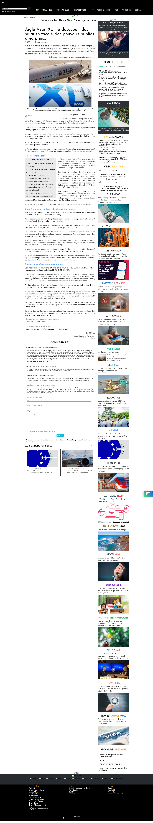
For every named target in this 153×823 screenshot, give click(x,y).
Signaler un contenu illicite (79, 788)
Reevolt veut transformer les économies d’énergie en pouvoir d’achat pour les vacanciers (111, 623)
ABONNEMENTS (104, 10)
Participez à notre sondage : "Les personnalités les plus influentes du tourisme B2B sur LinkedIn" (112, 89)
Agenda (111, 792)
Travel (113, 683)
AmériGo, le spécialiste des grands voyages (111, 756)
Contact (111, 788)
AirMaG (32, 17)
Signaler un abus (31, 441)
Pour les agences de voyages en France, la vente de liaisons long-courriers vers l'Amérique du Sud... (113, 54)
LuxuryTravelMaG (36, 799)
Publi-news (113, 194)
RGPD (71, 792)
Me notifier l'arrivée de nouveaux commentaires (42, 431)
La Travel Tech (35, 798)
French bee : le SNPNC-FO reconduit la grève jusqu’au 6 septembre (78, 471)
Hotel (113, 555)
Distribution (113, 251)
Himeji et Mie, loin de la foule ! (111, 226)
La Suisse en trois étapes (108, 352)
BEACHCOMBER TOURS (111, 764)
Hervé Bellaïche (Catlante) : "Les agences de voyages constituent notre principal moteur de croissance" (113, 656)
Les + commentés (119, 67)
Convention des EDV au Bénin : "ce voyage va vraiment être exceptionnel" (57, 20)
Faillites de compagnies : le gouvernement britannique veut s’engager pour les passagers (38, 178)
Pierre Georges (62, 57)
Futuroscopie (113, 585)
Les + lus (108, 67)
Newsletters (81, 10)
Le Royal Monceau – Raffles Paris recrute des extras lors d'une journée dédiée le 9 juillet (113, 689)
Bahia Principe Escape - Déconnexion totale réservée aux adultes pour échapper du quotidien (113, 200)
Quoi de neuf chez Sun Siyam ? (113, 106)
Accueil (26, 17)
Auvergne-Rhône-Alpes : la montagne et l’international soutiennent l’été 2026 (113, 95)
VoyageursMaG (35, 807)
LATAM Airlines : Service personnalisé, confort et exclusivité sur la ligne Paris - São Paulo (113, 28)
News (101, 67)
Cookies (71, 794)
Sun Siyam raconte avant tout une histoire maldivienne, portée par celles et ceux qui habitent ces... (113, 130)
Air (113, 430)
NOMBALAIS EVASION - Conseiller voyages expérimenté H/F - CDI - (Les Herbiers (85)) (113, 159)
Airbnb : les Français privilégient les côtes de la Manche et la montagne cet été (112, 78)
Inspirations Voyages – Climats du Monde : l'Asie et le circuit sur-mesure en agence (113, 189)
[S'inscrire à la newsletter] (148, 494)
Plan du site (73, 790)
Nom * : (29, 400)
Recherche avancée (8, 11)
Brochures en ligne (36, 790)
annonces (113, 137)
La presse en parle (116, 794)
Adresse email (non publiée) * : (35, 405)
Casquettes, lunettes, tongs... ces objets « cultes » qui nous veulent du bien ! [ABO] (113, 591)
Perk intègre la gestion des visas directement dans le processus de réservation (112, 721)
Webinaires (113, 349)
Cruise (113, 650)
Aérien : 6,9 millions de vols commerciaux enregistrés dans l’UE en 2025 (42, 471)
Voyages (113, 618)
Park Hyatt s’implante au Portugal (112, 530)
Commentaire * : (31, 415)
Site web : (29, 410)
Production (113, 398)
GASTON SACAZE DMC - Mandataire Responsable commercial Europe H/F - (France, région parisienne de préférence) (113, 143)
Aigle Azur (82, 336)
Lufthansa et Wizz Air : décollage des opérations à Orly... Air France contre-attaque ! (39, 187)
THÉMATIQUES (64, 10)
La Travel (113, 496)
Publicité (111, 790)
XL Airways (91, 336)
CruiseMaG (33, 792)
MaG (113, 526)
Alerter (55, 347)
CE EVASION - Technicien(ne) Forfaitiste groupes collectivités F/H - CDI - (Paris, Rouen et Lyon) (113, 151)
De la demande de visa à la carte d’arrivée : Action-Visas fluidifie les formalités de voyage (112, 322)
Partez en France (36, 801)
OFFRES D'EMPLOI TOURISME (107, 147)
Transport (113, 463)
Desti (113, 365)
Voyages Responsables (38, 809)
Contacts (139, 10)
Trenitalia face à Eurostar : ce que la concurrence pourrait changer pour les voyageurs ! (113, 469)
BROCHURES (113, 750)
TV (92, 10)
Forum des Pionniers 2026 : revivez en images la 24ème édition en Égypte (113, 177)
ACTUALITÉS (48, 10)
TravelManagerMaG (37, 805)
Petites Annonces (123, 10)
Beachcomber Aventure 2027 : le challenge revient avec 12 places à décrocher (112, 403)
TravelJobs (33, 803)
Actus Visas (113, 316)
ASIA (102, 760)
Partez (113, 283)
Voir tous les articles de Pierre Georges (38, 326)
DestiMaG (33, 794)
